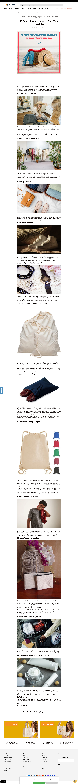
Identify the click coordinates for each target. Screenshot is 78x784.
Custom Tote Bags (7, 768)
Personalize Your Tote (8, 755)
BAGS (10, 8)
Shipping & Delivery (27, 761)
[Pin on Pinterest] (26, 706)
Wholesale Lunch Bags (8, 766)
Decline (51, 782)
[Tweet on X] (21, 706)
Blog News (44, 768)
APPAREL (23, 8)
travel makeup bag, (40, 16)
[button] (75, 781)
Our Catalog (6, 770)
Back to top (39, 747)
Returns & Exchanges (27, 755)
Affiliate (44, 764)
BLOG (29, 8)
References (44, 761)
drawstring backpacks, (23, 14)
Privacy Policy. (32, 780)
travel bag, (44, 14)
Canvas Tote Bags (7, 759)
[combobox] (41, 5)
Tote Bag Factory (6, 12)
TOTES (5, 8)
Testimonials (45, 759)
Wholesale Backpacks (8, 764)
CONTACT (40, 8)
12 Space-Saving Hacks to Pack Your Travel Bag (30, 12)
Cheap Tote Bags (7, 763)
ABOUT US (34, 8)
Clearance (25, 764)
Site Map (5, 772)
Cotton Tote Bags (7, 761)
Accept (39, 782)
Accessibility (26, 766)
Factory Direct (45, 766)
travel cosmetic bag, (52, 14)
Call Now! (41, 0)
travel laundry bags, (31, 16)
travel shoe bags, (49, 16)
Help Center (25, 757)
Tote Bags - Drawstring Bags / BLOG (15, 12)
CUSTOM (17, 8)
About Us (44, 755)
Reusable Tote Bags (8, 757)
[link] (71, 4)
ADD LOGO (46, 8)
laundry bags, (32, 14)
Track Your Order (26, 759)
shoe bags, (38, 14)
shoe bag (58, 409)
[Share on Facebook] (24, 706)
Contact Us (44, 757)
